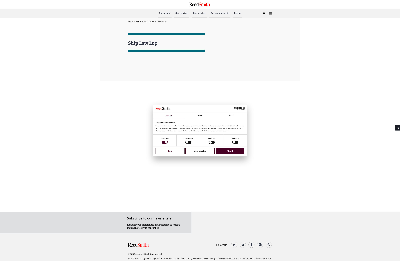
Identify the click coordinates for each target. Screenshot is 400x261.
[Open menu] (270, 13)
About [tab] (231, 115)
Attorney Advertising (193, 258)
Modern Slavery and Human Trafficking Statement (222, 258)
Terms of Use (265, 258)
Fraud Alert (168, 258)
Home (130, 21)
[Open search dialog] (264, 13)
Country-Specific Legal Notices (150, 258)
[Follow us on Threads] (269, 245)
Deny (170, 151)
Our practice (181, 13)
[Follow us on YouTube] (243, 245)
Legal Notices (179, 258)
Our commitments (220, 13)
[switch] (188, 142)
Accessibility (133, 258)
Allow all (230, 151)
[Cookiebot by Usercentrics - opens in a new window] (235, 108)
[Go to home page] (200, 4)
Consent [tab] (169, 116)
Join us (237, 13)
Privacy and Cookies (251, 258)
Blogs (151, 21)
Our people (164, 13)
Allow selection (200, 151)
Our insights (199, 13)
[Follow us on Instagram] (260, 245)
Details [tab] (200, 115)
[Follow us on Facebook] (251, 245)
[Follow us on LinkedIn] (234, 245)
